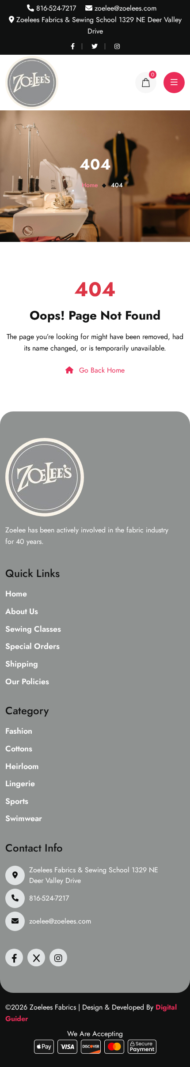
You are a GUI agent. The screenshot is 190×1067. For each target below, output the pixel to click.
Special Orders (32, 646)
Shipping (21, 664)
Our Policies (27, 682)
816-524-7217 (55, 8)
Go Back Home (101, 370)
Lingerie (20, 784)
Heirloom (22, 767)
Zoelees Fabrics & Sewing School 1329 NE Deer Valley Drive (93, 875)
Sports (16, 801)
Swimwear (23, 819)
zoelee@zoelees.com (124, 8)
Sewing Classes (33, 629)
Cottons (18, 749)
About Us (21, 612)
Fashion (18, 731)
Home (90, 185)
